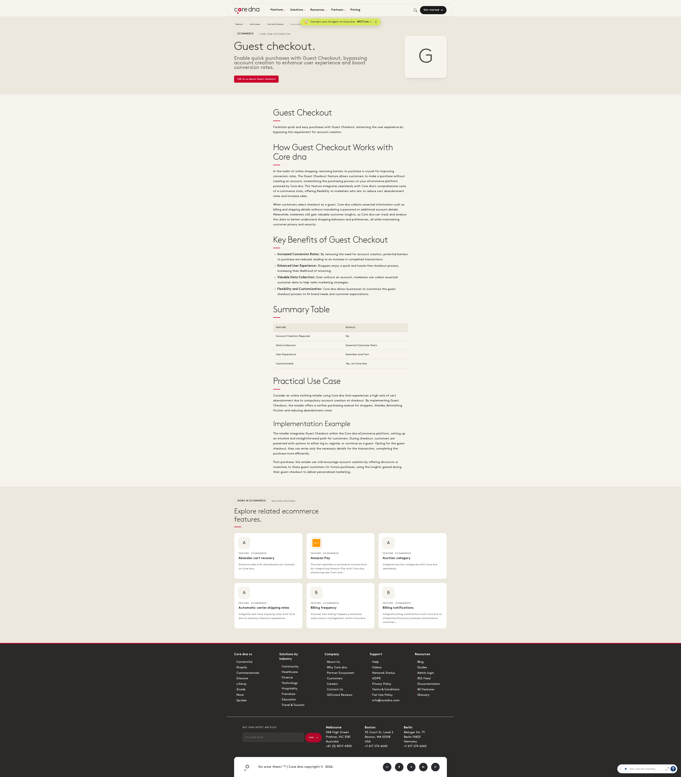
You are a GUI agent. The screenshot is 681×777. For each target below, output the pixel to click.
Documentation (428, 683)
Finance (287, 677)
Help (375, 662)
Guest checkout (297, 24)
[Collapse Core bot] (620, 769)
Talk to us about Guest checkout (256, 79)
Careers (332, 683)
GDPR (376, 678)
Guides (422, 667)
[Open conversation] (667, 769)
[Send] (673, 769)
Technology (290, 683)
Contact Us (335, 689)
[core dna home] (245, 767)
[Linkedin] (423, 767)
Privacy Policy (381, 683)
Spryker (241, 700)
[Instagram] (435, 767)
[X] (411, 767)
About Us (333, 662)
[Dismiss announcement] (376, 22)
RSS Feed (423, 678)
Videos (376, 667)
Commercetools (247, 672)
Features (239, 24)
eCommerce (255, 24)
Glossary (423, 694)
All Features (425, 689)
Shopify (241, 667)
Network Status (383, 672)
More (240, 694)
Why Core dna (337, 667)
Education (289, 699)
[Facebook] (399, 767)
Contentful (244, 662)
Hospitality (289, 688)
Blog (420, 662)
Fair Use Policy (382, 694)
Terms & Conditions (386, 689)
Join (311, 737)
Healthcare (290, 672)
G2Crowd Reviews (339, 694)
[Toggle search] (415, 10)
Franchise (288, 694)
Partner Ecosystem (340, 672)
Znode (240, 689)
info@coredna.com (386, 700)
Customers (334, 678)
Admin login (425, 672)
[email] (387, 767)
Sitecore (242, 678)
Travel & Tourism (293, 705)
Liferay (241, 683)
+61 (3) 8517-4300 (339, 746)
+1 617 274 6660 (376, 746)
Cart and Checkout (275, 24)
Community (290, 666)
